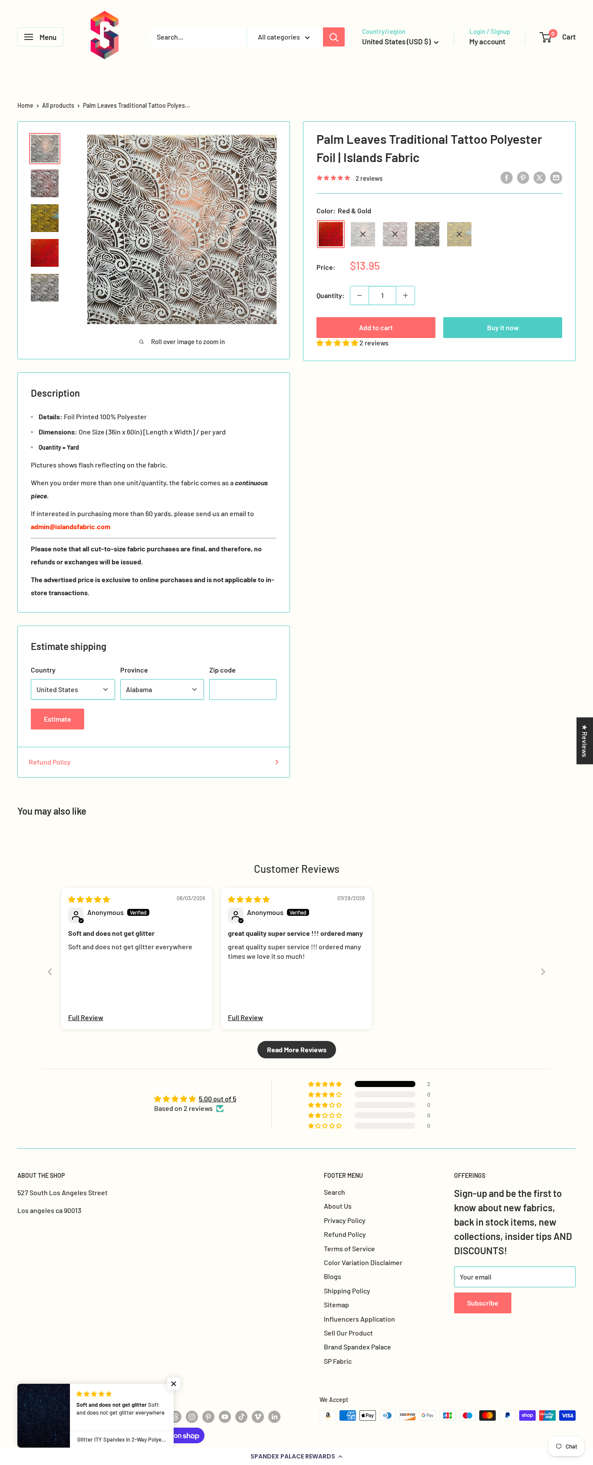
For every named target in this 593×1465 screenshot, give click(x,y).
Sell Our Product (348, 1333)
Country (43, 670)
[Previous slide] (50, 971)
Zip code (222, 670)
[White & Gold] (427, 234)
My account (487, 41)
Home (25, 105)
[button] (296, 1456)
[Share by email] (556, 177)
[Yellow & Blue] (459, 234)
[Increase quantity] (405, 295)
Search (334, 1192)
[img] (89, 899)
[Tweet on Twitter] (540, 177)
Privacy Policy (345, 1220)
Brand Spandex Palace (357, 1346)
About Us (338, 1206)
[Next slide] (543, 971)
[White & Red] (395, 234)
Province (134, 670)
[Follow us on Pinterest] (208, 1416)
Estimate (57, 719)
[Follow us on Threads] (175, 1416)
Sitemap (336, 1304)
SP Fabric (338, 1361)
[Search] (334, 36)
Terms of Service (349, 1248)
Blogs (332, 1276)
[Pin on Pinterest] (523, 177)
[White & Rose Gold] (363, 234)
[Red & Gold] (331, 234)
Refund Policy (50, 762)
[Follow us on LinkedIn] (274, 1416)
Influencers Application (359, 1319)
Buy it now (503, 327)
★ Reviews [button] (585, 740)
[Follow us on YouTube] (225, 1416)
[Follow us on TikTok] (241, 1416)
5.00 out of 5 (217, 1098)
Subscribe (482, 1303)
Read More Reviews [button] (296, 1049)
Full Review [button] (85, 1017)
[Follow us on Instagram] (192, 1416)
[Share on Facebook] (507, 177)
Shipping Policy (347, 1290)
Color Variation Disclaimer (363, 1262)
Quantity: (330, 295)
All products (58, 105)
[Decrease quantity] (359, 295)
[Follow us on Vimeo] (258, 1416)
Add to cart (376, 327)
